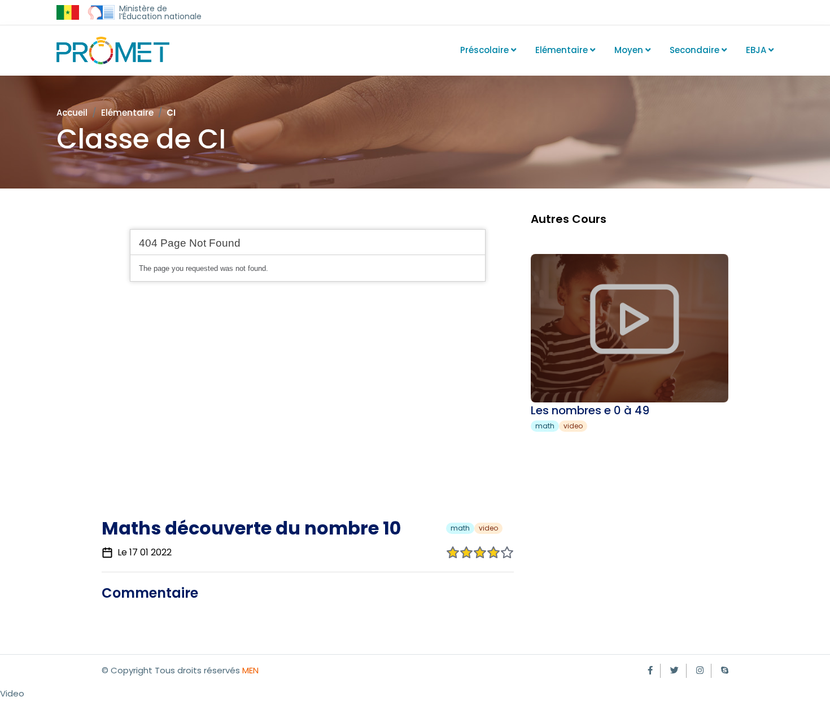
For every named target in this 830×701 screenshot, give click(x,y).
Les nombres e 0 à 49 (590, 410)
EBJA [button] (757, 50)
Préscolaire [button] (485, 50)
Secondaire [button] (696, 50)
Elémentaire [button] (562, 50)
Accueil (72, 113)
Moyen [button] (629, 50)
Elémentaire (127, 113)
